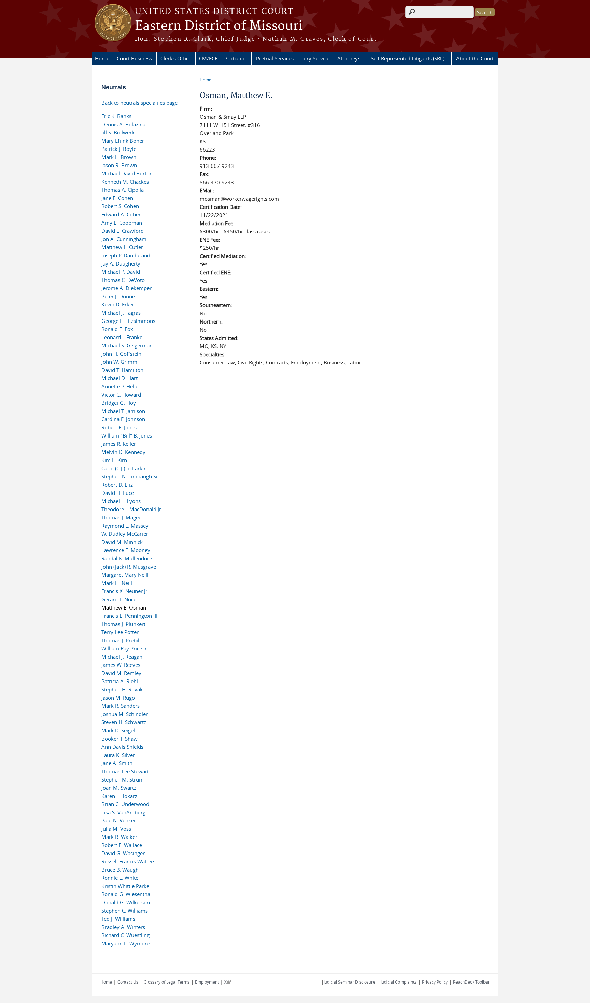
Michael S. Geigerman (127, 345)
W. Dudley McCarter (124, 533)
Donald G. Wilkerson (125, 902)
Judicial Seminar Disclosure (349, 982)
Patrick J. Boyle (118, 148)
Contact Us (127, 982)
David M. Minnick (122, 542)
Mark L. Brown (118, 157)
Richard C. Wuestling (125, 935)
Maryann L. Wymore (125, 943)
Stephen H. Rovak (122, 689)
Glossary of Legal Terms (166, 982)
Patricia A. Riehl (119, 681)
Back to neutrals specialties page (139, 102)
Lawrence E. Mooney (125, 550)
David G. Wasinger (123, 853)
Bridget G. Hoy (118, 402)
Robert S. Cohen (120, 206)
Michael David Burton (127, 173)
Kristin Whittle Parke (125, 886)
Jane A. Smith (116, 763)
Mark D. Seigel (118, 730)
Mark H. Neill (116, 582)
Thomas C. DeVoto (123, 279)
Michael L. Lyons (121, 501)
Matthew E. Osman (123, 607)
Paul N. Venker (118, 820)
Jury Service (315, 58)
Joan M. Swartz (118, 787)
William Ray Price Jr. (124, 648)
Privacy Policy (435, 982)
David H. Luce (117, 492)
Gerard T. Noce (118, 599)
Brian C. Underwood (125, 804)
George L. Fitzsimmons (128, 320)
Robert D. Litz (117, 484)
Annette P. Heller (120, 386)
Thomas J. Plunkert (123, 623)
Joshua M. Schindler (124, 714)
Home (102, 58)
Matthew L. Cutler (122, 247)
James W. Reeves (120, 664)
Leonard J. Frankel (122, 337)
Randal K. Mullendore (126, 558)
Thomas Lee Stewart (125, 771)
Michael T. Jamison (123, 410)
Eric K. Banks (116, 116)
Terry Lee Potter (120, 632)
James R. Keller (118, 443)
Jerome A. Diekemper (126, 288)
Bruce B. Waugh (120, 869)
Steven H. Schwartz (123, 722)
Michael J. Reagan (121, 656)
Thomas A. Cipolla (122, 189)
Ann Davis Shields (122, 746)
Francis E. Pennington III (129, 615)
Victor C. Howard (121, 394)
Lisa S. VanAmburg (123, 812)
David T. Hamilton (122, 370)
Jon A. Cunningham (123, 238)
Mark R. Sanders (120, 705)
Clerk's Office (175, 58)
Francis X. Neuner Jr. (125, 591)
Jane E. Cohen (117, 198)
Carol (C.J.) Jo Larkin (124, 468)
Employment (207, 982)
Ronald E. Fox (117, 329)
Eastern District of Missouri (219, 26)
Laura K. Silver (118, 754)
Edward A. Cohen (121, 214)
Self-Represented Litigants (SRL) (407, 58)
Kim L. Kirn (114, 460)
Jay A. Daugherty (120, 263)
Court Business (134, 58)
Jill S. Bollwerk (118, 132)
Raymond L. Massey (125, 525)
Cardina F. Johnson (123, 419)
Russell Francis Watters (128, 861)
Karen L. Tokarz (119, 795)
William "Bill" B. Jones (126, 435)
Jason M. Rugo (118, 697)
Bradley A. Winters (123, 926)
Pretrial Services (275, 58)
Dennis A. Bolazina (123, 124)
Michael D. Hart (119, 378)
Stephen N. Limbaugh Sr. (130, 476)
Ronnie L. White (119, 877)
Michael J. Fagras (121, 312)
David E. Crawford (122, 230)
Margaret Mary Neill (125, 574)
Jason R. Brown (119, 165)
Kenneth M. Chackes (125, 181)
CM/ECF (208, 58)
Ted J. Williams (118, 918)
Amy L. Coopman (121, 222)
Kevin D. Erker (117, 304)
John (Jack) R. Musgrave (128, 566)
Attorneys (348, 58)
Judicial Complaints (399, 982)
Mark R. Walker (119, 836)
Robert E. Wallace (121, 845)
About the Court (475, 58)
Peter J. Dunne (118, 296)
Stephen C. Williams (124, 910)
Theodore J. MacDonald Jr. (132, 509)
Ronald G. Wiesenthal (126, 894)
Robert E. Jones (119, 427)
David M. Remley (121, 673)
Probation (236, 58)
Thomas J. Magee (121, 517)
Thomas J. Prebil (120, 640)
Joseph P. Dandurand (125, 255)
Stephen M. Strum (122, 779)
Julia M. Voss (116, 828)
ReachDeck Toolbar (471, 982)
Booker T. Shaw (119, 738)
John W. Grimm (119, 361)
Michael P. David (120, 271)
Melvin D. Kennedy (123, 451)
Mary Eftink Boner (122, 140)
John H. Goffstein (121, 353)
